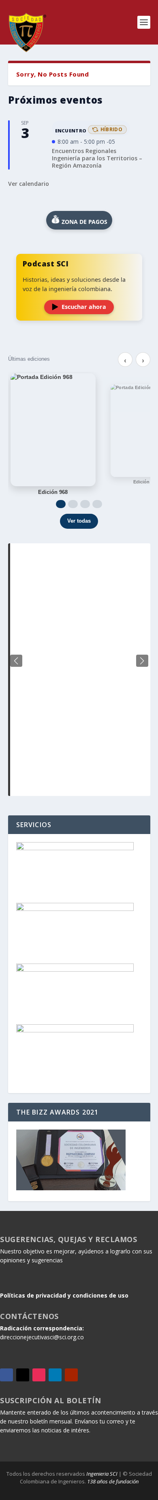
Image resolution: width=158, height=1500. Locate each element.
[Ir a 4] (97, 504)
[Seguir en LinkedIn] (55, 1374)
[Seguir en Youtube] (71, 1374)
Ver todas (79, 521)
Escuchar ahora (84, 307)
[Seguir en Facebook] (6, 1374)
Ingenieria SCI (101, 1473)
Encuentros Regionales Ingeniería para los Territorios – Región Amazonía (97, 158)
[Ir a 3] (85, 504)
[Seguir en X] (22, 1374)
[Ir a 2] (73, 504)
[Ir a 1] (61, 504)
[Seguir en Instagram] (38, 1374)
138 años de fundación (113, 1481)
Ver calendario (28, 183)
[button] (142, 661)
